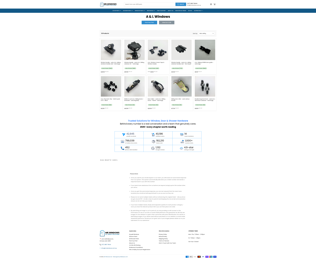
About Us (170, 10)
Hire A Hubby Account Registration (139, 249)
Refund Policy (163, 236)
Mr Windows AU (108, 257)
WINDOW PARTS (139, 10)
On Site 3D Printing (134, 245)
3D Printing (197, 10)
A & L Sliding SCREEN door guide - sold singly (204, 63)
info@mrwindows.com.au (194, 5)
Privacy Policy (163, 234)
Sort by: (195, 33)
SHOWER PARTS (127, 10)
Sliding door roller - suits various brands (180, 99)
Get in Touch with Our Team (167, 243)
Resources (150, 10)
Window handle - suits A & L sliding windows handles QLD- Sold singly (111, 63)
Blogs (190, 10)
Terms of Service (164, 241)
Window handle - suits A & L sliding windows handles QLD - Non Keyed (181, 63)
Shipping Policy (163, 239)
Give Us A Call (166, 22)
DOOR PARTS (116, 10)
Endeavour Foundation (136, 247)
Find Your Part (161, 10)
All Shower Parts (134, 239)
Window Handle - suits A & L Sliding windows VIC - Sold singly (134, 63)
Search (182, 4)
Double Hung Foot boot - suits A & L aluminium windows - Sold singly (205, 99)
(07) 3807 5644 (192, 3)
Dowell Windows (134, 234)
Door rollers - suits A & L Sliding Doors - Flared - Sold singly (156, 99)
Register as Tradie (180, 10)
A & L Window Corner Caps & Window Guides (156, 63)
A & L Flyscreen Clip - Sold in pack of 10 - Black (110, 99)
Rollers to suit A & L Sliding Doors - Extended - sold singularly (134, 99)
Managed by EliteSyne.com (120, 257)
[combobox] (155, 4)
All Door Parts (133, 236)
